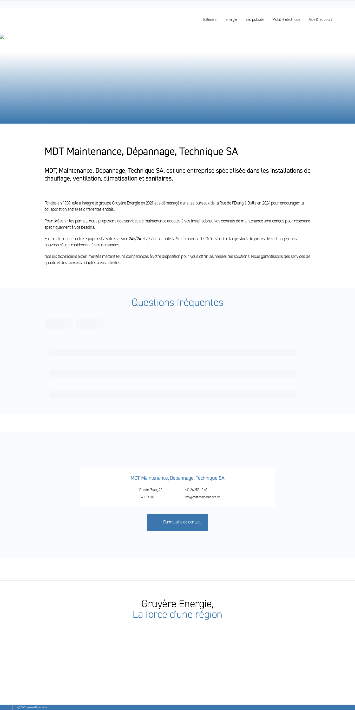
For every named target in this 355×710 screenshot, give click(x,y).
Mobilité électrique (286, 19)
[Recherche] (343, 19)
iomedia (43, 707)
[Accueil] (26, 19)
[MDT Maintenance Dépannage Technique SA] (58, 683)
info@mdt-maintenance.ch (202, 497)
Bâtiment (210, 19)
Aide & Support (320, 19)
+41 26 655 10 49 (196, 489)
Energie (231, 19)
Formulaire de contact (181, 522)
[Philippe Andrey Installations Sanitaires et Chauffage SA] (108, 683)
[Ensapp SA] (21, 683)
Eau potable (254, 19)
